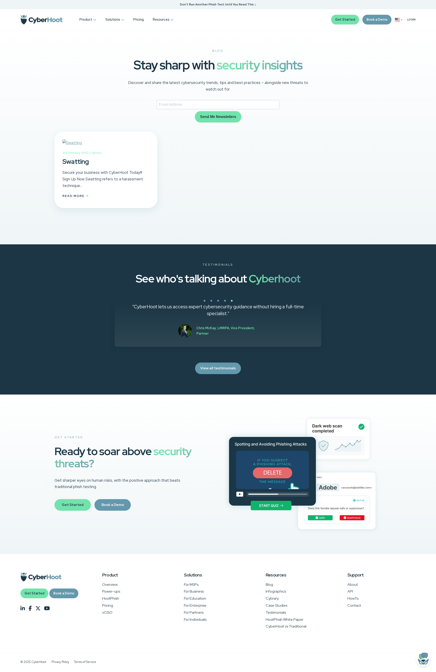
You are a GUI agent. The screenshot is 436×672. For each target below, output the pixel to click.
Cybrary (96, 153)
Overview (110, 584)
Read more (74, 196)
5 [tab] (247, 303)
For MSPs (191, 584)
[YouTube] (47, 608)
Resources (161, 19)
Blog (269, 584)
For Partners (193, 612)
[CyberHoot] (41, 20)
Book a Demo (377, 19)
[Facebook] (30, 608)
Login (411, 19)
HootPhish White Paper (284, 619)
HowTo (353, 598)
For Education (195, 598)
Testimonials (276, 612)
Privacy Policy (60, 662)
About (352, 584)
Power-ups (111, 591)
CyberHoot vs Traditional (286, 626)
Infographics (276, 591)
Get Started (345, 19)
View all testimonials (218, 368)
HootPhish (110, 598)
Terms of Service (85, 662)
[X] (37, 608)
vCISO (107, 612)
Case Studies (276, 605)
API (350, 591)
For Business (194, 591)
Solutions (112, 19)
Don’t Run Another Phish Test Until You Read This (217, 4)
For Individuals (195, 619)
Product (85, 19)
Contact (354, 605)
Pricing (138, 19)
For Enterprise (195, 605)
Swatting (75, 161)
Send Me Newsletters (218, 117)
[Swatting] (72, 142)
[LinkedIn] (22, 608)
